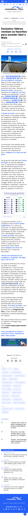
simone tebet (5, 392)
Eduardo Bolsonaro (9, 283)
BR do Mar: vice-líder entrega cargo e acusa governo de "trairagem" (18, 433)
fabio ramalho (15, 396)
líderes (4, 379)
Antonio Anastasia (20, 382)
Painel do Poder (8, 235)
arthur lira (17, 389)
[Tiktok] (23, 4)
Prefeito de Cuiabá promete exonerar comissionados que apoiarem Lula (13, 470)
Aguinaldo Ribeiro (16, 372)
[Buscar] (26, 1)
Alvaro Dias (5, 372)
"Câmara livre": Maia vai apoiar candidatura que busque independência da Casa (18, 425)
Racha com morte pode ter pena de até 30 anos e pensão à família (15, 455)
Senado (4, 369)
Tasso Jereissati (6, 385)
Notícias (6, 18)
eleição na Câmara (7, 375)
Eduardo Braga (13, 379)
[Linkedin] (13, 4)
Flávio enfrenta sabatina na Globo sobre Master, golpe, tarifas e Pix (15, 462)
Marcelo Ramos (6, 402)
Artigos (15, 503)
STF (10, 369)
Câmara (16, 369)
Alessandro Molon (7, 382)
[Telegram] (4, 4)
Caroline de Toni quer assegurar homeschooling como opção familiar (14, 488)
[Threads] (26, 4)
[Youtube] (20, 4)
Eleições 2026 (14, 18)
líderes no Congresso (19, 402)
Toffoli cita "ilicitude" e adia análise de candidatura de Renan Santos (14, 479)
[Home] (14, 8)
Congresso (5, 412)
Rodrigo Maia (17, 385)
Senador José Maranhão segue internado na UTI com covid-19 (19, 441)
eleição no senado (20, 375)
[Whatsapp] (1, 4)
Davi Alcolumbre (6, 389)
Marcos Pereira (6, 399)
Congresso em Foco (7, 408)
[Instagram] (16, 4)
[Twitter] (10, 4)
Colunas (10, 503)
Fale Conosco (22, 503)
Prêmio (22, 18)
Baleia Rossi (5, 396)
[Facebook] (7, 4)
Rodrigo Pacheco (16, 392)
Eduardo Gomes (17, 399)
